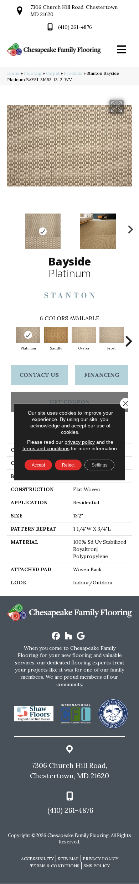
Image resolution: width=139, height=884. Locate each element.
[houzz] (68, 636)
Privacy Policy (100, 858)
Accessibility (37, 858)
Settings (99, 465)
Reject (68, 465)
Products (73, 73)
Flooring (33, 73)
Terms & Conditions (54, 865)
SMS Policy (96, 865)
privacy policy (80, 442)
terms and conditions (46, 448)
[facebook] (56, 636)
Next (128, 227)
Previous (10, 227)
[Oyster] (84, 334)
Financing (101, 374)
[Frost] (111, 334)
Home (13, 73)
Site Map (68, 858)
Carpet (53, 73)
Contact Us (39, 374)
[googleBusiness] (81, 636)
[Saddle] (56, 334)
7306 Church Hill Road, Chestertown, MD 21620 (69, 770)
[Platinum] (28, 334)
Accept (38, 465)
